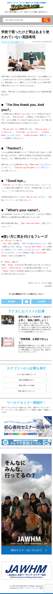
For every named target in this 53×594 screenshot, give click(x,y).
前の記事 (11, 302)
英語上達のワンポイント (26, 391)
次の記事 (41, 302)
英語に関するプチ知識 (26, 385)
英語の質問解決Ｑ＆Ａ (26, 380)
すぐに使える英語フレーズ (26, 374)
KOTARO (37, 41)
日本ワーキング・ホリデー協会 (31, 588)
